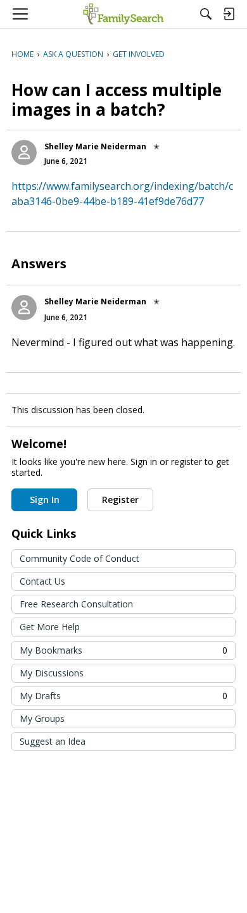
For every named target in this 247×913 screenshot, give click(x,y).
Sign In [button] (45, 500)
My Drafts (123, 696)
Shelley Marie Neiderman (95, 146)
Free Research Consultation (76, 604)
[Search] (205, 14)
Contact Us (42, 581)
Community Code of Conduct (79, 558)
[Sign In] (228, 14)
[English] (123, 14)
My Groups (42, 718)
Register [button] (120, 500)
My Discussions (52, 673)
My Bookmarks (123, 650)
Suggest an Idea (53, 741)
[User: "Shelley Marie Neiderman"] (24, 152)
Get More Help (50, 627)
